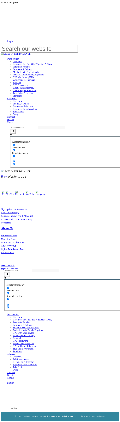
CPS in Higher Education (24, 346)
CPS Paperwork (20, 341)
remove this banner (97, 416)
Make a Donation (9, 268)
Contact (10, 378)
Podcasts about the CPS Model (17, 216)
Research (6, 222)
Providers (17, 351)
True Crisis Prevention (23, 348)
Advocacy (12, 354)
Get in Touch (7, 265)
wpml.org (38, 416)
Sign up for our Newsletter (14, 209)
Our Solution (13, 314)
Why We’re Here (9, 235)
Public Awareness (21, 359)
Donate (10, 375)
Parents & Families (21, 322)
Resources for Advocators (25, 364)
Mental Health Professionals (26, 327)
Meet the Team (9, 239)
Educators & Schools (22, 325)
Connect (11, 372)
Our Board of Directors (12, 242)
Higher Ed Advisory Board (13, 249)
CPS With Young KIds (23, 333)
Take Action (18, 367)
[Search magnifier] (13, 131)
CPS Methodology (10, 212)
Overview (17, 317)
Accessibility (7, 252)
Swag (15, 370)
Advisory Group (9, 245)
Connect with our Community (16, 219)
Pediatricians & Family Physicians (28, 330)
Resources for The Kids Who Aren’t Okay (32, 319)
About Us (7, 228)
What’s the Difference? (23, 343)
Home (4, 176)
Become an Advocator (23, 362)
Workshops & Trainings (24, 335)
